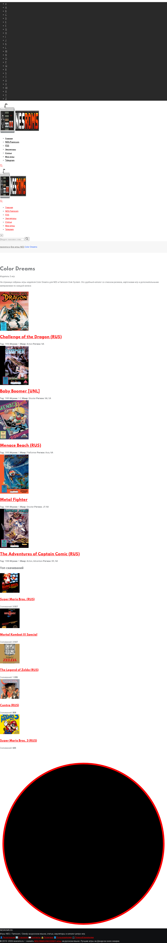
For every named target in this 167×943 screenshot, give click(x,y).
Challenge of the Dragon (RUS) (31, 337)
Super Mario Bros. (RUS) (17, 599)
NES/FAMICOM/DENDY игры (47, 941)
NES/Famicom (12, 142)
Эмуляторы (10, 150)
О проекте (22, 937)
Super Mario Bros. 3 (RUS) (18, 740)
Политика (47, 937)
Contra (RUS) (9, 705)
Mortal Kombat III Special (18, 634)
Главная (9, 139)
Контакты (34, 937)
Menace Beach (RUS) (20, 446)
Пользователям (63, 937)
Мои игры (9, 157)
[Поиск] (1, 166)
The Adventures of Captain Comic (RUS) (40, 554)
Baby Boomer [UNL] (20, 391)
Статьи (8, 153)
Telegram (9, 160)
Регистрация (7, 937)
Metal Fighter (14, 500)
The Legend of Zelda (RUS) (19, 670)
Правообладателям (83, 937)
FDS (7, 146)
